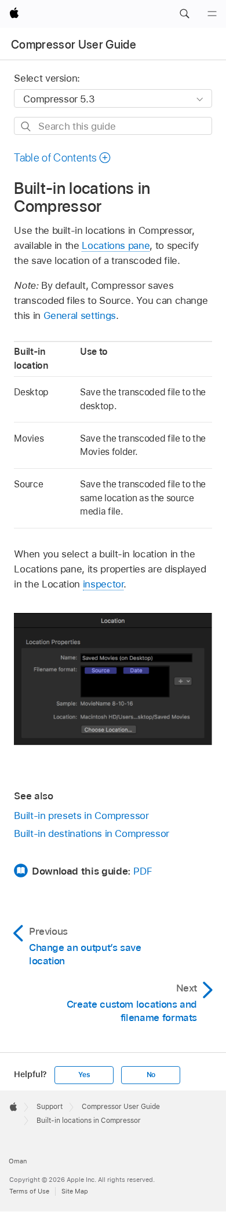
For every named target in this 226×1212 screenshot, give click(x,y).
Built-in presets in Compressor (81, 815)
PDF (142, 871)
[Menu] (212, 14)
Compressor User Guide (73, 45)
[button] (184, 14)
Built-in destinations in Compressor (91, 833)
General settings (79, 315)
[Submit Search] (26, 126)
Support (50, 1107)
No (151, 1075)
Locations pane (116, 245)
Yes (84, 1075)
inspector (103, 584)
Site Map (74, 1191)
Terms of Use (29, 1191)
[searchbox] (113, 126)
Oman (18, 1161)
